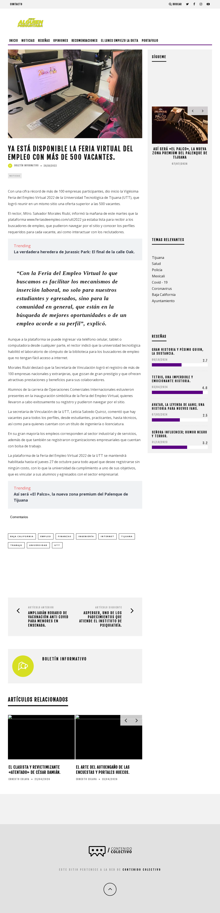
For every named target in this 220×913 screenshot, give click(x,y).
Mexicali (158, 276)
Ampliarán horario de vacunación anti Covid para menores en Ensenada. (48, 619)
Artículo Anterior (41, 607)
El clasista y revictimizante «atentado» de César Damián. (35, 769)
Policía (157, 269)
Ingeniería (86, 536)
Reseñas (44, 40)
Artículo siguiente (108, 607)
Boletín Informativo (26, 165)
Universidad (38, 545)
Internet (107, 536)
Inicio (13, 40)
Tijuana (127, 536)
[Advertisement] (134, 22)
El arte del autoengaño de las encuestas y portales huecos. (103, 769)
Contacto (16, 4)
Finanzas (65, 536)
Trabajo (16, 545)
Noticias (28, 40)
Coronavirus (162, 288)
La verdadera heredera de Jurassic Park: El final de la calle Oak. (74, 251)
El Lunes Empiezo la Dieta (119, 40)
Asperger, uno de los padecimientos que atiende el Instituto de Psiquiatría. (100, 619)
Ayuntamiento (163, 300)
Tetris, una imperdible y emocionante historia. (172, 379)
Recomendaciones (85, 40)
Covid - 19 (160, 282)
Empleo (45, 536)
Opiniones (60, 40)
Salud (156, 263)
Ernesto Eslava (19, 779)
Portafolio (150, 40)
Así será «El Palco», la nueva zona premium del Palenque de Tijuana (180, 153)
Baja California (22, 536)
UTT (57, 545)
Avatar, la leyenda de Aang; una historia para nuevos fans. (178, 406)
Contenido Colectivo (142, 869)
